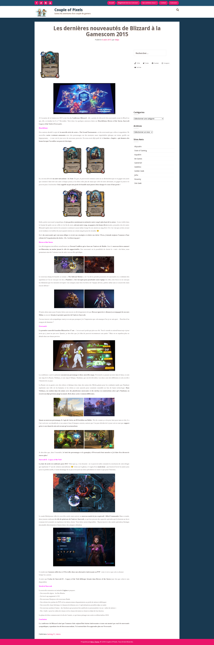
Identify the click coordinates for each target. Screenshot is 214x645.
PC (54, 634)
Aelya (117, 40)
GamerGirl (138, 163)
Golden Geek (139, 171)
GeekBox (137, 167)
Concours (173, 3)
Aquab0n (137, 155)
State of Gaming (140, 151)
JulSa (136, 175)
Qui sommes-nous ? (149, 3)
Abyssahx (138, 146)
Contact (163, 3)
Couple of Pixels (68, 10)
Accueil (111, 3)
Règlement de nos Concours (128, 3)
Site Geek (138, 183)
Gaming (50, 634)
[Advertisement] (154, 90)
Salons (58, 634)
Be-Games (138, 159)
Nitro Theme (94, 642)
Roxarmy (137, 179)
